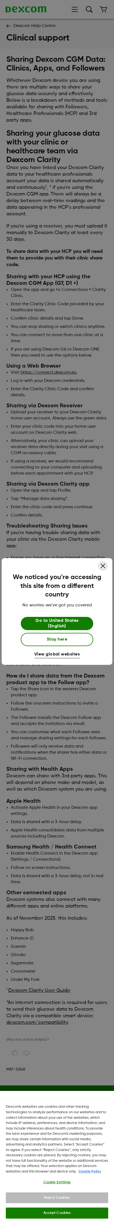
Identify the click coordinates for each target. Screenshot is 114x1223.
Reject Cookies (57, 1198)
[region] (57, 1157)
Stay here (57, 639)
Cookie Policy (90, 1171)
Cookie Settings (57, 1182)
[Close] (103, 566)
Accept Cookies (57, 1213)
